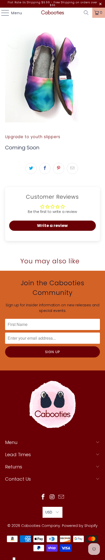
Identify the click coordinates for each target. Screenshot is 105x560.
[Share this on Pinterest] (58, 168)
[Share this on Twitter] (31, 168)
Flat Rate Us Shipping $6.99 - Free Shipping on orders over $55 (52, 4)
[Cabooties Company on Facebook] (43, 497)
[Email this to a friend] (72, 168)
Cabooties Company (40, 525)
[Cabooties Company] (52, 13)
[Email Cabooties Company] (61, 497)
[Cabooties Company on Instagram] (52, 497)
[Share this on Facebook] (44, 168)
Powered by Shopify (80, 525)
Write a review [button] (52, 225)
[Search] (86, 13)
